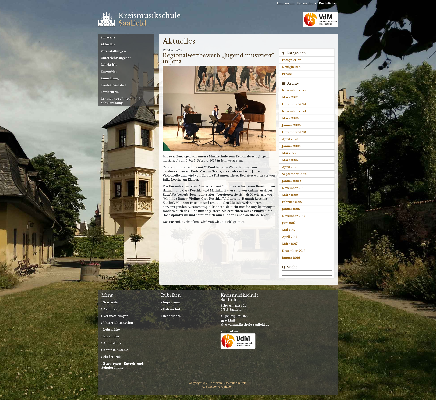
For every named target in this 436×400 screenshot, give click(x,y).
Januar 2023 (291, 146)
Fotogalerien (291, 60)
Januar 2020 (291, 181)
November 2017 (293, 216)
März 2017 (290, 243)
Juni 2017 (289, 223)
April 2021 (290, 167)
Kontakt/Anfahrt (113, 85)
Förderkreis (110, 92)
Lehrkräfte (109, 64)
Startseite (108, 37)
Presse (287, 74)
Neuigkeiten (291, 67)
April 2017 (289, 236)
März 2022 (290, 160)
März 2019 (290, 195)
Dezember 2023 (294, 132)
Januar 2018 (291, 209)
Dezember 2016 (293, 250)
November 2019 (294, 188)
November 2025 (294, 90)
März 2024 (290, 118)
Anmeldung (110, 78)
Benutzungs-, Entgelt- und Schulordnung (121, 101)
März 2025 (290, 97)
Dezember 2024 (294, 104)
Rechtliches (328, 3)
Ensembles (109, 71)
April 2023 (290, 139)
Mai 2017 (288, 229)
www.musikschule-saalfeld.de (247, 324)
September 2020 (294, 174)
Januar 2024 (291, 125)
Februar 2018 (292, 202)
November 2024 (294, 111)
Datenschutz (306, 3)
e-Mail (230, 320)
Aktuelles (108, 44)
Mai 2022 (289, 153)
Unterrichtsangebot (116, 58)
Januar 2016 (291, 257)
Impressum (285, 3)
